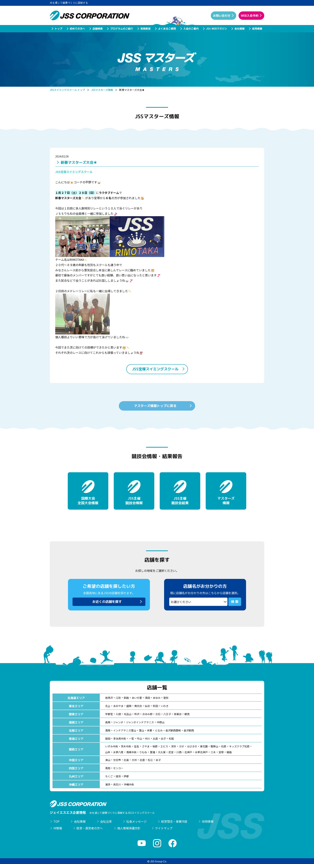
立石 (157, 714)
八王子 (167, 714)
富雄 (152, 752)
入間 (118, 714)
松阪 (171, 738)
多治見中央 (119, 738)
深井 (173, 746)
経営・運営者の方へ (90, 828)
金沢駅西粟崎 (173, 730)
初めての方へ (77, 28)
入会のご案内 (190, 28)
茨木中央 (126, 746)
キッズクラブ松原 (239, 746)
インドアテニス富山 (124, 730)
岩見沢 (109, 698)
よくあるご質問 (167, 28)
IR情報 (57, 828)
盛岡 (128, 706)
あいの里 (137, 698)
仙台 (147, 706)
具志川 (117, 784)
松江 (150, 760)
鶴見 (187, 714)
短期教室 (145, 28)
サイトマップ (163, 828)
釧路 (126, 698)
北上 (107, 706)
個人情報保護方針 (128, 828)
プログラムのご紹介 (121, 28)
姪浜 (118, 776)
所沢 (136, 714)
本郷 (149, 730)
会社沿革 (106, 821)
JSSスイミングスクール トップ (67, 90)
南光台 (138, 706)
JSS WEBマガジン (216, 28)
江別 (118, 698)
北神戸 (188, 752)
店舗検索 (97, 28)
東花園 (204, 746)
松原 (223, 746)
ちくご (109, 776)
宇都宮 (109, 714)
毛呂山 (127, 714)
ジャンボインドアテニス (140, 722)
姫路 (229, 752)
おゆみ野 (147, 714)
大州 (134, 760)
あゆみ (156, 698)
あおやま (118, 706)
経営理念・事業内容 (174, 821)
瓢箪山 (214, 746)
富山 (141, 730)
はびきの (192, 746)
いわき (164, 706)
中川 (147, 738)
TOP (56, 821)
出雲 (142, 760)
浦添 (107, 784)
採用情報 (257, 28)
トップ (58, 28)
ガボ (181, 746)
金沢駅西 (189, 730)
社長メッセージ (136, 821)
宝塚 (221, 752)
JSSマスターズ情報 (102, 90)
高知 (107, 768)
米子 (158, 760)
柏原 (155, 746)
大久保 (162, 752)
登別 (165, 698)
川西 (179, 752)
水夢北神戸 (201, 752)
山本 (107, 752)
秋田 (155, 706)
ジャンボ (118, 722)
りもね (143, 752)
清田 (147, 698)
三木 (213, 752)
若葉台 (178, 714)
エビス (164, 746)
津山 (107, 760)
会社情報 (239, 28)
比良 (155, 738)
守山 (139, 738)
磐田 (107, 738)
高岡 (107, 730)
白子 (163, 738)
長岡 (107, 722)
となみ (159, 730)
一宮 (131, 738)
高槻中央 (131, 752)
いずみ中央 (111, 746)
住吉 (136, 746)
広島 (126, 760)
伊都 (126, 776)
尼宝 (171, 752)
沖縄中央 (129, 784)
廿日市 (117, 760)
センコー (118, 768)
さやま (146, 746)
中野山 (160, 722)
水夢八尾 (118, 752)
